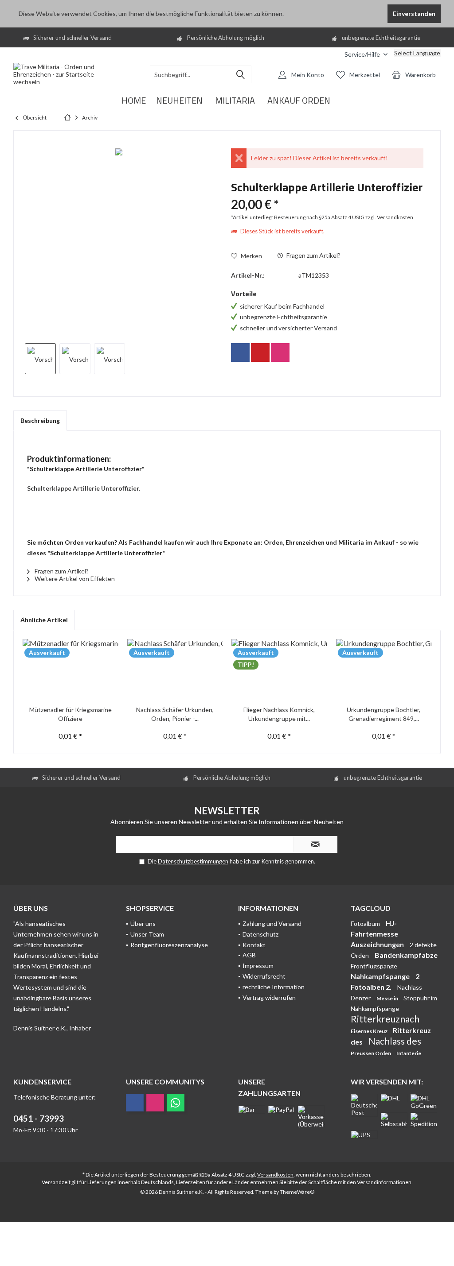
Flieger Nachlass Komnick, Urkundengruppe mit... (279, 714)
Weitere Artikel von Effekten (74, 578)
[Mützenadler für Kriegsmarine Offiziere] (70, 670)
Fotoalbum (366, 923)
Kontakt (254, 945)
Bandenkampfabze (406, 955)
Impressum (258, 965)
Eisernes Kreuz (369, 1031)
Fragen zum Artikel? (312, 255)
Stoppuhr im (420, 998)
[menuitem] (331, 54)
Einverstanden (414, 13)
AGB (249, 955)
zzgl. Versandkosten (389, 217)
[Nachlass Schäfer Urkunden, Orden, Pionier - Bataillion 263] (175, 670)
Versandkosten (275, 1174)
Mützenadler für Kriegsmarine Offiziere (70, 714)
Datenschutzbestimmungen (193, 861)
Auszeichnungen (378, 944)
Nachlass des (394, 1040)
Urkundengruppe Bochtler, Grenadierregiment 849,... (383, 714)
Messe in (387, 998)
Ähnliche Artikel (44, 619)
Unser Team (147, 934)
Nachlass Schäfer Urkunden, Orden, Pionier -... (175, 714)
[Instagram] (280, 352)
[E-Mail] (260, 352)
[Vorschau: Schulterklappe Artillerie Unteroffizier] (40, 358)
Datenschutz (260, 934)
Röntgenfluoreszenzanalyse (169, 945)
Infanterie (408, 1053)
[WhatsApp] (175, 1102)
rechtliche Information (274, 987)
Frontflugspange (374, 966)
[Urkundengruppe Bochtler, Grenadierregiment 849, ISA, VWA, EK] (384, 670)
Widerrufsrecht (264, 976)
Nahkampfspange (381, 976)
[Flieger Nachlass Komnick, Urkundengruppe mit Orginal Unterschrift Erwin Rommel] (279, 670)
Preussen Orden (371, 1053)
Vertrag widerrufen (269, 997)
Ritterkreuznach (385, 1018)
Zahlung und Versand (272, 923)
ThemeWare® (297, 1192)
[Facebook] (240, 352)
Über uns (143, 923)
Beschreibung (40, 420)
